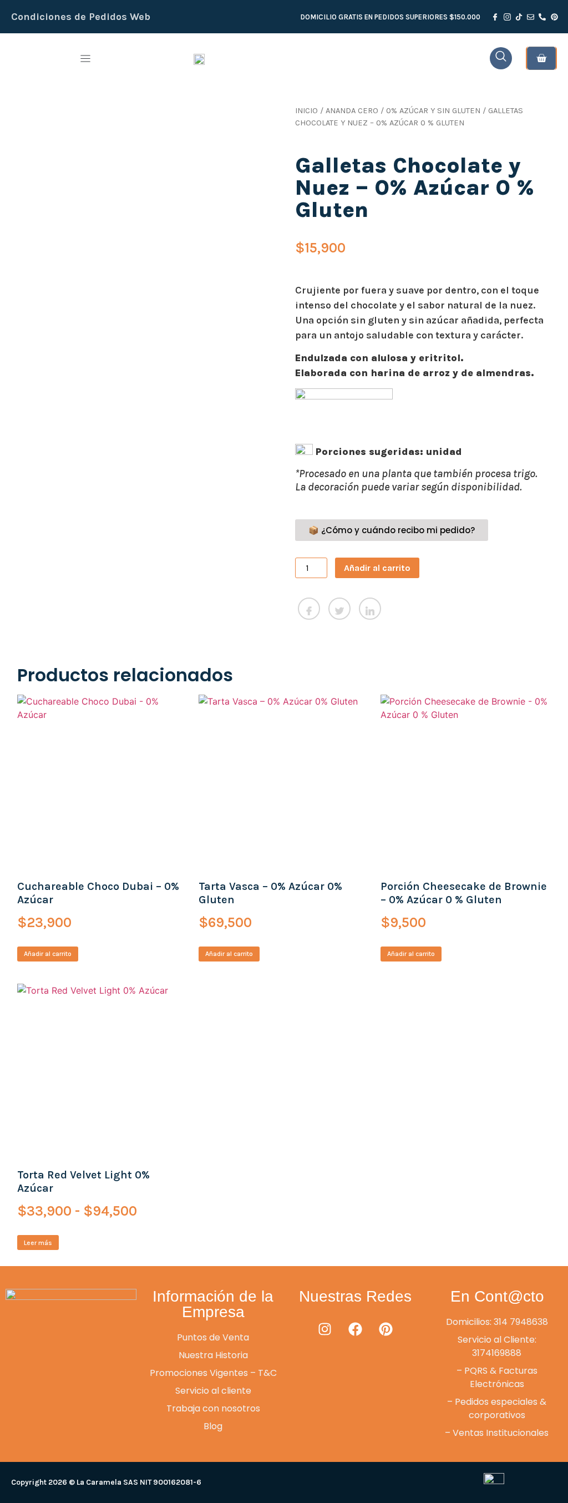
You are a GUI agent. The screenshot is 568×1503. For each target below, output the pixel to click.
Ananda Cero (352, 110)
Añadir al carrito (377, 568)
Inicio (306, 110)
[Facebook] (355, 1329)
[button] (85, 58)
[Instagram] (324, 1329)
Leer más (38, 1243)
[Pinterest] (385, 1329)
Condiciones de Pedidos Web (80, 17)
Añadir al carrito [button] (48, 954)
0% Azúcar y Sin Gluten (433, 110)
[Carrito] (541, 58)
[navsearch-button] (501, 58)
